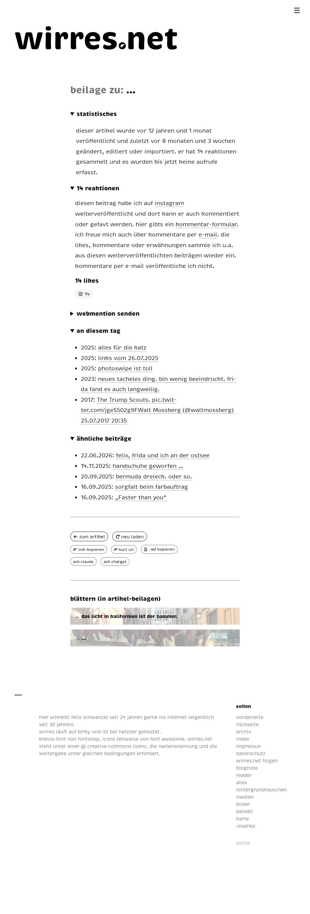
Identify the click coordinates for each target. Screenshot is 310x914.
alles (241, 782)
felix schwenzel (89, 717)
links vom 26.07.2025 (128, 358)
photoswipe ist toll (125, 368)
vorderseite (249, 717)
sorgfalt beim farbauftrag (151, 486)
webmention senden (108, 313)
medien (245, 797)
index (242, 739)
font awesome (167, 739)
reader (244, 775)
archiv (243, 731)
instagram (169, 203)
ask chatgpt (115, 561)
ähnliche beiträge (104, 438)
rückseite (247, 724)
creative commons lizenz (116, 746)
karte (242, 818)
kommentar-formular (206, 224)
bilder (243, 804)
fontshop (88, 739)
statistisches (97, 113)
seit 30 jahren (55, 724)
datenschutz (250, 753)
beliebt (244, 811)
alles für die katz (122, 347)
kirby (84, 731)
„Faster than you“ (141, 497)
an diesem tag (98, 330)
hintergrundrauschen (261, 789)
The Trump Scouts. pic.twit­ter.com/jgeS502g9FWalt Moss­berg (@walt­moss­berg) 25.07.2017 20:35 (158, 409)
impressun (248, 746)
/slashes (245, 826)
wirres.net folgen (257, 760)
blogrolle (247, 768)
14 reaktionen (98, 188)
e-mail (208, 234)
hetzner (128, 731)
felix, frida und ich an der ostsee (162, 455)
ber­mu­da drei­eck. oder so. (154, 476)
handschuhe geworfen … (148, 465)
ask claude (83, 561)
